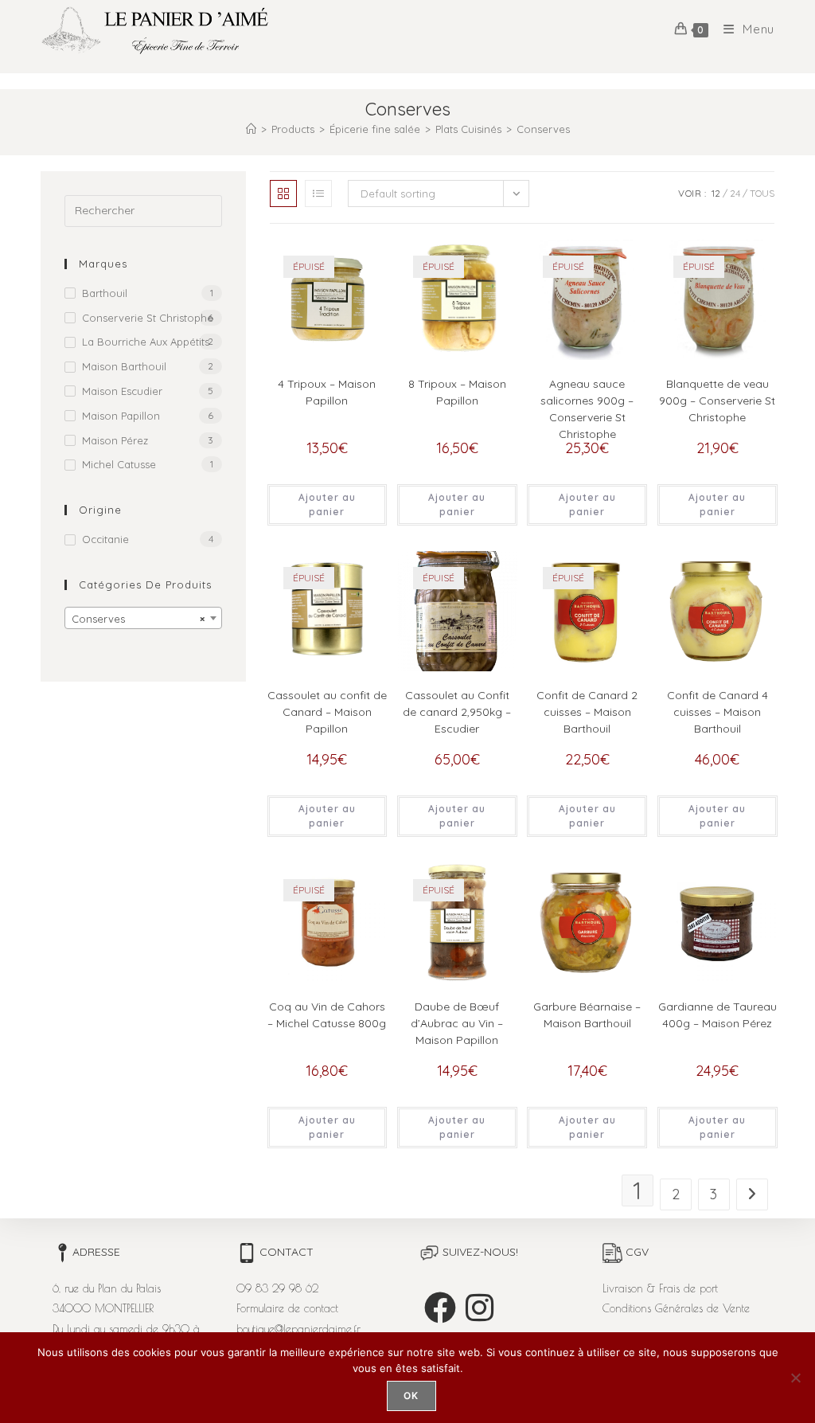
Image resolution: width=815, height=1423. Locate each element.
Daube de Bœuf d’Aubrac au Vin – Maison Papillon (457, 1023)
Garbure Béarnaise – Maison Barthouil (587, 1014)
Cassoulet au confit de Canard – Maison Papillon (327, 712)
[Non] (795, 1378)
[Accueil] (251, 129)
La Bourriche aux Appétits (145, 341)
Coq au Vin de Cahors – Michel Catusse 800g (326, 1014)
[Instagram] (479, 1307)
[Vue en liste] (318, 193)
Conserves (543, 129)
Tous (762, 193)
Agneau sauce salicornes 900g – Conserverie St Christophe (587, 409)
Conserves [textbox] (138, 618)
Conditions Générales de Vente (676, 1308)
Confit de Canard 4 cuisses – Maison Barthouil (717, 712)
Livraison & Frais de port (660, 1288)
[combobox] (143, 618)
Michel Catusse (119, 464)
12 (716, 193)
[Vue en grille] (283, 193)
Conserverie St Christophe (147, 317)
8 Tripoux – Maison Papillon (457, 392)
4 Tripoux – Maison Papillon (327, 392)
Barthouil (104, 293)
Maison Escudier (122, 391)
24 (735, 193)
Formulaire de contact (287, 1308)
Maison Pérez (115, 440)
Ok (411, 1395)
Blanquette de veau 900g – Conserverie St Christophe (717, 400)
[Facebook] (440, 1307)
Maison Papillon (121, 415)
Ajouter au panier (327, 504)
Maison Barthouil (124, 366)
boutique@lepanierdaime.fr (298, 1329)
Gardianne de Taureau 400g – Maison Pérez (717, 1014)
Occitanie (105, 539)
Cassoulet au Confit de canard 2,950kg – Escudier (457, 712)
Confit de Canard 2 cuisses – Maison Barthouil (587, 712)
